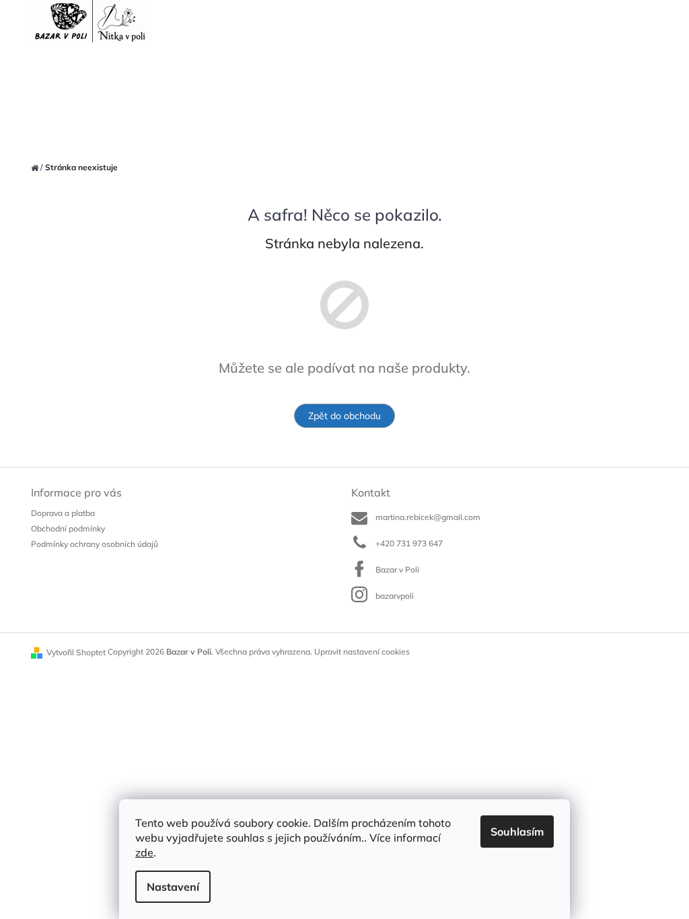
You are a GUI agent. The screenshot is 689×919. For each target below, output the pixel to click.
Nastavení (173, 886)
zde (144, 852)
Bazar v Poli (397, 569)
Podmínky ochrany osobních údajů (94, 544)
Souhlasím (517, 831)
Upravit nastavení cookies (362, 652)
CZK (523, 21)
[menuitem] (46, 69)
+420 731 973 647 (409, 543)
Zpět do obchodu (344, 416)
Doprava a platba (63, 513)
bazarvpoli (394, 596)
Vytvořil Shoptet (76, 652)
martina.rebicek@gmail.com (427, 517)
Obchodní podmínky (68, 528)
